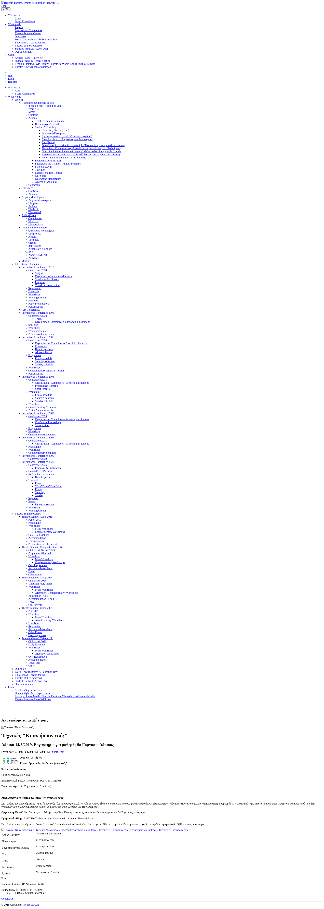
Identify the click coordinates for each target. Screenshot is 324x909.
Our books (20, 668)
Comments (41, 346)
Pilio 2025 (33, 611)
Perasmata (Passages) (53, 133)
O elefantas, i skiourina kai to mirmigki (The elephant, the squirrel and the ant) (83, 145)
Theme (39, 318)
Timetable (33, 291)
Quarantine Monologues (48, 178)
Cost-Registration (37, 565)
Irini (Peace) (48, 142)
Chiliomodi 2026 (37, 641)
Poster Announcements (40, 410)
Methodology (35, 224)
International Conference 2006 (38, 337)
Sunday (39, 495)
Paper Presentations (38, 303)
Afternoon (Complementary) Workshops (56, 592)
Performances (35, 306)
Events (38, 483)
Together (40, 169)
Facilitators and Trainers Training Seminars (58, 163)
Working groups (37, 331)
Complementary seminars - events (46, 370)
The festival (34, 212)
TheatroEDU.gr (30, 904)
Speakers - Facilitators (47, 279)
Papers (31, 501)
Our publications (24, 684)
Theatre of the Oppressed (28, 678)
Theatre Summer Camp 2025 (37, 608)
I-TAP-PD (27, 251)
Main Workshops (44, 528)
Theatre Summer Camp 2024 (37, 577)
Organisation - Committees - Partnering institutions (62, 382)
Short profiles (42, 425)
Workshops (34, 294)
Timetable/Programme (40, 583)
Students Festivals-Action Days (31, 681)
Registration (34, 288)
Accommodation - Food (41, 598)
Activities (33, 258)
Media (31, 111)
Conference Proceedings (48, 422)
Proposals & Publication (48, 468)
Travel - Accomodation (47, 285)
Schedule (33, 324)
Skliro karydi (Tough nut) (55, 130)
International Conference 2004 (38, 376)
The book (33, 209)
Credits (32, 242)
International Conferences (28, 264)
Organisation (35, 218)
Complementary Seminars (42, 407)
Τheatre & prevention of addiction (33, 699)
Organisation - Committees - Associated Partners (61, 343)
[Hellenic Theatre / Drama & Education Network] (28, 2)
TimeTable (34, 623)
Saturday (40, 492)
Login (11, 78)
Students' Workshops (46, 127)
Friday (38, 489)
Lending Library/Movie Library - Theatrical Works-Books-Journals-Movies (55, 696)
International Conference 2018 (38, 267)
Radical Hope (29, 215)
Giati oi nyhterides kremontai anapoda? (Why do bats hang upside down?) (81, 151)
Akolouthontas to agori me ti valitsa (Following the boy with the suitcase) (81, 154)
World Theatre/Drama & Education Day (36, 671)
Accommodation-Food (40, 568)
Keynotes (33, 300)
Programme (34, 355)
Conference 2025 (37, 464)
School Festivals (43, 166)
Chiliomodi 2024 (37, 580)
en (2, 5)
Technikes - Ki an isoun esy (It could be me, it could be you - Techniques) (81, 148)
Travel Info (34, 662)
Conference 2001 (37, 440)
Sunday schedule (44, 364)
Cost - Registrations (38, 534)
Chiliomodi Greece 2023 (41, 550)
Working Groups (37, 297)
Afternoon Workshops (47, 653)
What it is (33, 108)
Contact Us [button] (7, 898)
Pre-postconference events (42, 334)
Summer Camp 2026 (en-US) (37, 638)
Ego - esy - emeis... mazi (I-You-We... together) (67, 136)
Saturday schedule (45, 361)
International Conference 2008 (38, 312)
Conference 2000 (37, 458)
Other (31, 665)
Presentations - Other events (43, 544)
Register (12, 81)
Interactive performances (48, 160)
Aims (18, 90)
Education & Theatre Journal (30, 674)
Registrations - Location (41, 474)
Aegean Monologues (46, 181)
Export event (57, 751)
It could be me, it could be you (38, 102)
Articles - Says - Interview (29, 690)
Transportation (36, 541)
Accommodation (37, 538)
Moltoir (26, 261)
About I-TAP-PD (37, 254)
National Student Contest (48, 172)
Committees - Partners (40, 471)
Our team (33, 114)
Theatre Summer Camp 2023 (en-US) (42, 547)
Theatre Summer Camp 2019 (37, 516)
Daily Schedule (36, 644)
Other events (35, 574)
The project (34, 203)
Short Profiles (42, 388)
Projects (19, 99)
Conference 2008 (37, 315)
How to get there (44, 349)
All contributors (43, 352)
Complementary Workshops (50, 531)
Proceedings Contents (46, 385)
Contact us (34, 184)
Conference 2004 (37, 379)
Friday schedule (43, 358)
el (5, 5)
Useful (11, 687)
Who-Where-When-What (48, 486)
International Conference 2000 (38, 455)
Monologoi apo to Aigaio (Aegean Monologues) (67, 139)
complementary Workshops (49, 620)
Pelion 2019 (34, 519)
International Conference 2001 (38, 437)
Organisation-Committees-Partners (53, 276)
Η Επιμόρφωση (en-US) (48, 124)
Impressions (34, 245)
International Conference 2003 (38, 413)
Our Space (40, 175)
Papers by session (44, 504)
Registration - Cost (38, 595)
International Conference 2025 (38, 461)
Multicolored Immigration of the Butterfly (64, 157)
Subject (39, 273)
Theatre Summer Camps (28, 513)
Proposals (40, 282)
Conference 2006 (37, 340)
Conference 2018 (37, 270)
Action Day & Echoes (40, 248)
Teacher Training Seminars (49, 121)
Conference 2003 (37, 416)
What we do (14, 96)
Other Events (35, 632)
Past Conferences (31, 309)
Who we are (14, 87)
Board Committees (25, 93)
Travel (31, 571)
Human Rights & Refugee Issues (32, 693)
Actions (32, 117)
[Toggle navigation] (57, 3)
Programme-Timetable (40, 553)
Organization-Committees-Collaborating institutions (62, 321)
